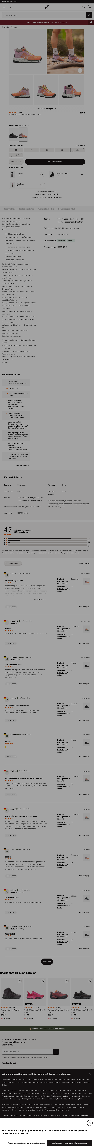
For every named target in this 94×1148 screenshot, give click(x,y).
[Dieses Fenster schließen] (89, 1123)
